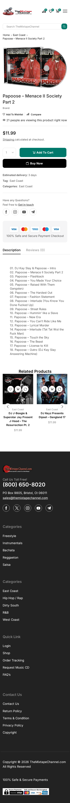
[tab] (12, 251)
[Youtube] (24, 211)
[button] (7, 406)
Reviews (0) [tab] (35, 250)
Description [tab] (12, 250)
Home (6, 34)
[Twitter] (16, 508)
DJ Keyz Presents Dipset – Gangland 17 (52, 415)
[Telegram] (33, 211)
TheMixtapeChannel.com (48, 762)
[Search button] (64, 26)
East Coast (19, 34)
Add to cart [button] (18, 389)
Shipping (9, 139)
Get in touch (26, 204)
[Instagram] (15, 211)
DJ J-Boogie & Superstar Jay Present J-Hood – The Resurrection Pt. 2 (17, 419)
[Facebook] (6, 211)
